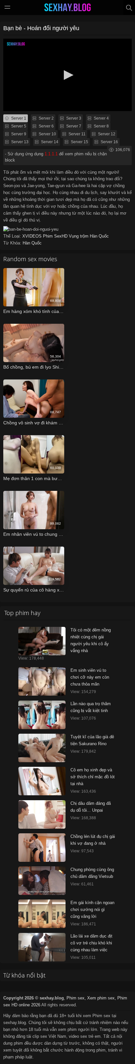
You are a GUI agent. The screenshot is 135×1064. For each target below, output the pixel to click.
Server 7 (73, 126)
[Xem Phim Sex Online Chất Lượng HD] (67, 8)
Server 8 (101, 126)
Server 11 (77, 134)
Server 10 (47, 134)
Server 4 (101, 118)
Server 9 (18, 134)
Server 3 (73, 118)
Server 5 (18, 126)
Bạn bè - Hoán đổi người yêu (41, 28)
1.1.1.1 (51, 153)
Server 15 (79, 142)
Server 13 (19, 142)
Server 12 (106, 134)
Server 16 (109, 142)
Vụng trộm (79, 236)
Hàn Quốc (99, 236)
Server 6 (46, 126)
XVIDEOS (32, 236)
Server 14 (49, 142)
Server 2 (46, 118)
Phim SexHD (56, 236)
